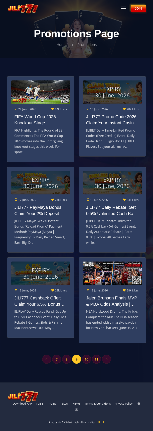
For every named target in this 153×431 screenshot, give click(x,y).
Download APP (22, 403)
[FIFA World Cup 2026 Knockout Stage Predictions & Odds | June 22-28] (40, 92)
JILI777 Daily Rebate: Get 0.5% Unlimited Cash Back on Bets (112, 211)
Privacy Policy (123, 403)
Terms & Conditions (97, 403)
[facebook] (76, 409)
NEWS (76, 403)
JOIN (138, 8)
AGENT (53, 403)
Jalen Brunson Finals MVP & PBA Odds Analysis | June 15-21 (111, 301)
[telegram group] (138, 404)
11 (96, 359)
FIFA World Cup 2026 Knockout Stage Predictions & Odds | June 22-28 (39, 120)
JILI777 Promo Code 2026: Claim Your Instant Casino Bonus (112, 120)
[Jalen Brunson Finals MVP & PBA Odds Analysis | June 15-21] (112, 273)
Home (62, 44)
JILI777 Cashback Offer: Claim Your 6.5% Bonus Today (37, 301)
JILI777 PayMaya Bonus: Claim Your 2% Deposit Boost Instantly (38, 211)
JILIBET (40, 403)
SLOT (65, 403)
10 (86, 359)
